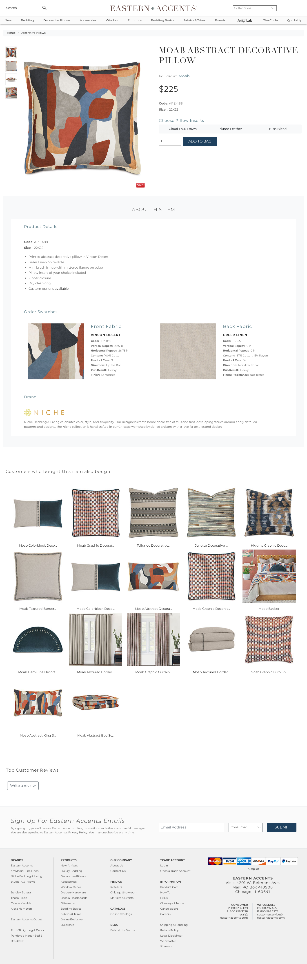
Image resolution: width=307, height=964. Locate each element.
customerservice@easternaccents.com (271, 916)
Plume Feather (230, 129)
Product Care (169, 887)
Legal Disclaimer (171, 935)
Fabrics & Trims (194, 20)
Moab (184, 75)
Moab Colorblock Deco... (38, 545)
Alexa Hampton (21, 908)
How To (165, 892)
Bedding (27, 20)
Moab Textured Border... (37, 609)
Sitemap (165, 946)
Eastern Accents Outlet (26, 919)
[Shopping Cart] (300, 8)
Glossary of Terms (172, 903)
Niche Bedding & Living (26, 876)
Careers (165, 914)
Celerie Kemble (21, 903)
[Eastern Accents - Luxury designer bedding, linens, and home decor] (153, 8)
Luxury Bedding (71, 871)
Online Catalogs (121, 914)
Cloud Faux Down (183, 129)
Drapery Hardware (73, 892)
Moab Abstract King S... (38, 735)
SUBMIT (282, 827)
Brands (220, 20)
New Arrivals (69, 865)
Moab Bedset (269, 609)
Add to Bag (199, 141)
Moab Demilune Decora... (38, 672)
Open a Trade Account (175, 871)
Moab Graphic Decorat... (95, 545)
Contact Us (118, 871)
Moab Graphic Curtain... (153, 672)
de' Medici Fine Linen (25, 871)
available (62, 289)
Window (112, 20)
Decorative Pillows (56, 20)
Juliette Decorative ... (211, 545)
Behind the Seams (122, 930)
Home (11, 32)
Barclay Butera (21, 892)
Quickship (294, 20)
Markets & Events (121, 897)
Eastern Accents (22, 865)
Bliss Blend (278, 129)
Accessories (88, 20)
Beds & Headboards (74, 897)
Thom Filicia (19, 897)
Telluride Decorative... (153, 545)
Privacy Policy (77, 832)
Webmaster (168, 941)
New (8, 20)
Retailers (116, 887)
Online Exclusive (71, 919)
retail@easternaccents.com (234, 916)
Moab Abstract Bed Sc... (95, 735)
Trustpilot (252, 868)
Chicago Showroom (124, 892)
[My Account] (297, 8)
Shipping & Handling (174, 924)
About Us (116, 865)
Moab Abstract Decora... (153, 609)
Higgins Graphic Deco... (269, 545)
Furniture (135, 20)
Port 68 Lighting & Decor (27, 930)
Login (164, 865)
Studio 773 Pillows (23, 881)
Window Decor (71, 887)
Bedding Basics (162, 20)
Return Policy (169, 930)
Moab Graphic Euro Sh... (269, 672)
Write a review (23, 786)
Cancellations (169, 908)
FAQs (164, 897)
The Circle (270, 20)
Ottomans (68, 903)
